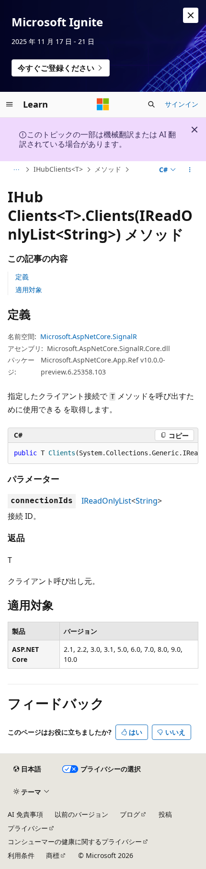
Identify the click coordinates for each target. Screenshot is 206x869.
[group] (103, 453)
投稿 (165, 814)
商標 (52, 855)
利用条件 (21, 855)
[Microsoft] (103, 104)
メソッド (107, 169)
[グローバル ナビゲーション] (9, 104)
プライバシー (28, 828)
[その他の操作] (190, 169)
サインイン (181, 104)
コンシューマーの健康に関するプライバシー (75, 841)
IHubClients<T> (58, 169)
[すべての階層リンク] (16, 169)
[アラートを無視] (190, 15)
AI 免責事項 (25, 814)
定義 (22, 276)
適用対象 (28, 289)
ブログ (130, 814)
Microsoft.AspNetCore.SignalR (88, 336)
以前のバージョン (81, 814)
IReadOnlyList (106, 500)
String (147, 500)
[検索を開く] (151, 104)
